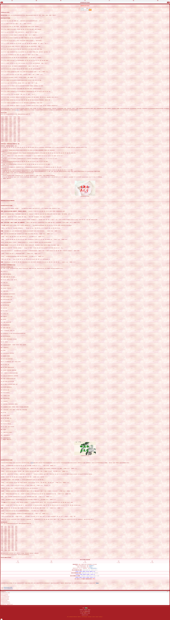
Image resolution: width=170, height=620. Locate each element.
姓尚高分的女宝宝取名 (4, 600)
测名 (36, 0)
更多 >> (168, 591)
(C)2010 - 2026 (82, 611)
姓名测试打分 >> (91, 565)
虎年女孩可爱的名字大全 (4, 595)
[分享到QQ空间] (85, 607)
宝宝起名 (32, 462)
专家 (60, 0)
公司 (85, 0)
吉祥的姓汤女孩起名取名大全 (5, 601)
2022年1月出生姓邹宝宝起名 (8, 588)
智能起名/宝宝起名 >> (93, 568)
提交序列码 (81, 609)
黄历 (157, 0)
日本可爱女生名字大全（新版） (5, 592)
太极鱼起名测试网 (87, 611)
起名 (12, 0)
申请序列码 (85, 609)
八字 (109, 0)
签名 (133, 0)
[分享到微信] (86, 607)
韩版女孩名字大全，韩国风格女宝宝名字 (7, 604)
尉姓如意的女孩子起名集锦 (8, 587)
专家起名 (89, 609)
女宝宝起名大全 (3, 591)
